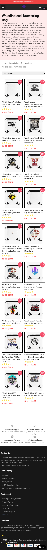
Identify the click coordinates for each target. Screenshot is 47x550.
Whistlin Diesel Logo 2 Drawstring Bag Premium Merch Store (33, 287)
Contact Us (5, 508)
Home (4, 63)
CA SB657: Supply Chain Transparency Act (16, 488)
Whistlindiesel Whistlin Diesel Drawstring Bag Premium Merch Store (34, 140)
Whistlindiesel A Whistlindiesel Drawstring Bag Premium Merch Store (33, 104)
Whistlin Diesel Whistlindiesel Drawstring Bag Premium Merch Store (12, 104)
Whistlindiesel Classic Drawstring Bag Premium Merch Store (33, 176)
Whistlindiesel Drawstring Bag (14, 67)
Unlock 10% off (5, 540)
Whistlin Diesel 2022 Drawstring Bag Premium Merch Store (11, 395)
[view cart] (43, 7)
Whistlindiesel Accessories (19, 63)
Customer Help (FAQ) (9, 512)
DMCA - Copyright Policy (10, 485)
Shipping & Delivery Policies (11, 499)
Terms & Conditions (8, 479)
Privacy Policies (7, 482)
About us (5, 475)
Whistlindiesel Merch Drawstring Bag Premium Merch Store (33, 248)
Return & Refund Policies (10, 505)
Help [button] (43, 547)
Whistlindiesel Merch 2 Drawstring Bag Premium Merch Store (11, 287)
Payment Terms (7, 502)
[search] (40, 7)
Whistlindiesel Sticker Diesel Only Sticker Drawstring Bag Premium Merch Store (34, 357)
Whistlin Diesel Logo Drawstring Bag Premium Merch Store (11, 212)
